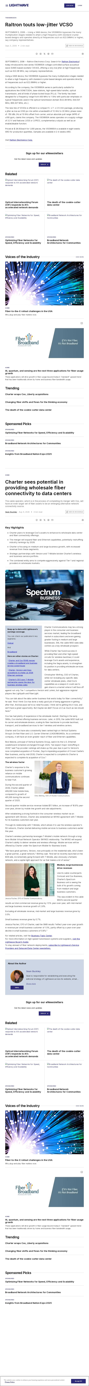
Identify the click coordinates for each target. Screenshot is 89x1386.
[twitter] (44, 54)
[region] (44, 1381)
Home (7, 308)
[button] (6, 5)
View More (80, 257)
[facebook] (37, 54)
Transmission (10, 18)
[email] (52, 54)
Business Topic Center (41, 936)
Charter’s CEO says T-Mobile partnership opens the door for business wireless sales (21, 682)
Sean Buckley (11, 512)
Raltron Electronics (70, 61)
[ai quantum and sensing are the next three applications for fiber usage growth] (44, 343)
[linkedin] (41, 54)
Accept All (78, 1381)
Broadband (12, 652)
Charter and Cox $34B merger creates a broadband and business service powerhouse (22, 663)
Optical (10, 643)
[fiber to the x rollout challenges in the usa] (44, 283)
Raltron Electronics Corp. (21, 140)
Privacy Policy (10, 1382)
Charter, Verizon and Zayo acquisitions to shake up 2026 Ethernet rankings (20, 672)
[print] (83, 54)
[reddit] (48, 54)
